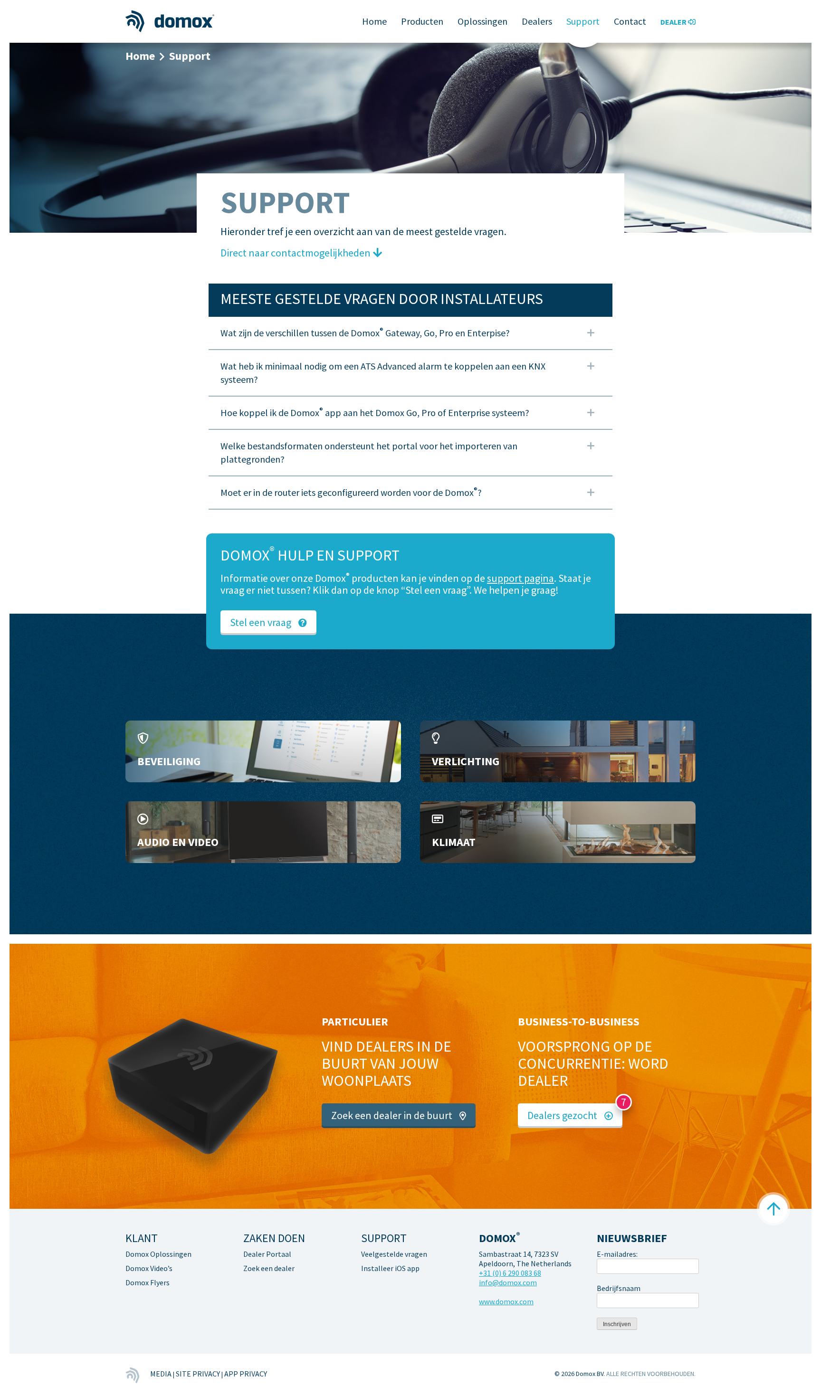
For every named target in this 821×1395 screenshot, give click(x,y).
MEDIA (161, 1373)
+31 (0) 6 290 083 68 (510, 1273)
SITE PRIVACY (198, 1373)
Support (583, 21)
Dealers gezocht (562, 1115)
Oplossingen (482, 21)
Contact (630, 21)
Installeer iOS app (390, 1268)
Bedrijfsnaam (618, 1288)
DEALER (674, 22)
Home (374, 21)
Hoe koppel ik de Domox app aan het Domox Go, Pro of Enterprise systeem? (374, 412)
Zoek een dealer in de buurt (391, 1115)
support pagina (520, 578)
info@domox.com (508, 1282)
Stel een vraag (260, 622)
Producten (422, 21)
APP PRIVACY (245, 1373)
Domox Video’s (148, 1268)
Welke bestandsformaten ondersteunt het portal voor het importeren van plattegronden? (368, 452)
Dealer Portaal (267, 1254)
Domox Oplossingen (158, 1254)
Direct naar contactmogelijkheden (295, 252)
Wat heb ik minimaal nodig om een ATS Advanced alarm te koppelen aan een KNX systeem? (382, 372)
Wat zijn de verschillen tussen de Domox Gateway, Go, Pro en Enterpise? (365, 332)
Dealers (537, 21)
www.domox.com (506, 1301)
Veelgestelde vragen (394, 1254)
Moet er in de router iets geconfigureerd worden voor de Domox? (351, 492)
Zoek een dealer (269, 1268)
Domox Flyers (147, 1282)
